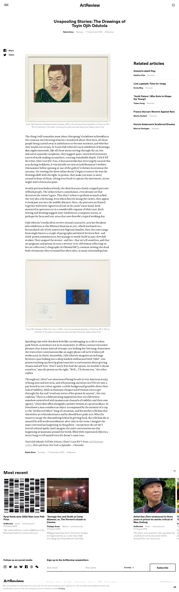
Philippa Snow (53, 526)
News (17, 523)
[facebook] (26, 566)
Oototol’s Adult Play (145, 71)
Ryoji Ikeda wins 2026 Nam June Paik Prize (23, 518)
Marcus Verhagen (141, 128)
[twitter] (10, 566)
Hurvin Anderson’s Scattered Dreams (154, 124)
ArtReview (8, 523)
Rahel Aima (68, 31)
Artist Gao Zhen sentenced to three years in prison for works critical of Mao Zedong (153, 519)
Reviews (79, 31)
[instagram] (5, 566)
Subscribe (162, 567)
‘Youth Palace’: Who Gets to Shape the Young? (152, 97)
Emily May (138, 87)
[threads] (31, 566)
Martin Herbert (140, 115)
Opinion (65, 526)
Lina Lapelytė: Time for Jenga (150, 83)
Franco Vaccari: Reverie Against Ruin (154, 111)
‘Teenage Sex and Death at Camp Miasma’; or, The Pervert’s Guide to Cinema (66, 519)
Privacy (62, 588)
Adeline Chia (139, 75)
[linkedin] (15, 566)
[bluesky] (21, 566)
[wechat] (37, 566)
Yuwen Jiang (139, 103)
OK (175, 587)
